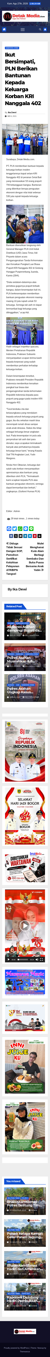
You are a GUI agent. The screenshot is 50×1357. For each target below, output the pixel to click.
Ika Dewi (12, 112)
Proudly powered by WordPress (17, 1348)
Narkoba (19, 654)
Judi (17, 685)
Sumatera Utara (12, 48)
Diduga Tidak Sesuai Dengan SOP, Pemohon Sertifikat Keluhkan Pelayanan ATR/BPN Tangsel (14, 558)
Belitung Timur (14, 1198)
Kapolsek (26, 1293)
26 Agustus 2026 (18, 1210)
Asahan (11, 623)
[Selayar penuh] (41, 959)
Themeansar (25, 1352)
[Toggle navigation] (22, 29)
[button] (40, 29)
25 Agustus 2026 (18, 1274)
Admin (34, 1210)
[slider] (23, 959)
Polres (25, 1198)
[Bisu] (37, 959)
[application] (25, 926)
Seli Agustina (32, 635)
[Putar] (8, 959)
